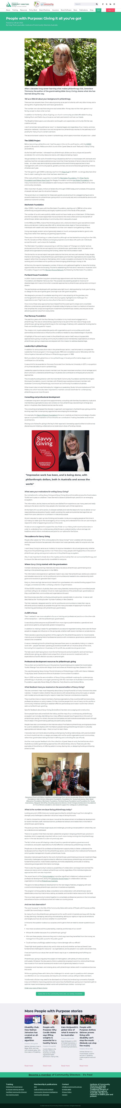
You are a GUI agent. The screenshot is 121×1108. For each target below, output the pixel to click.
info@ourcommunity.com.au (72, 1087)
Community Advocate (41, 1095)
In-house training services (15, 1089)
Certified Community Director (16, 1092)
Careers (64, 1095)
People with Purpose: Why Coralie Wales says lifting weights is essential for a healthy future (50, 1035)
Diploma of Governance (14, 1087)
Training (15, 10)
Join (98, 10)
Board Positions (44, 10)
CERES (88, 144)
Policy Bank (33, 10)
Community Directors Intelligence (46, 1092)
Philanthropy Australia (50, 881)
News (75, 10)
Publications (83, 10)
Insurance (55, 10)
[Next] (98, 1041)
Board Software (66, 10)
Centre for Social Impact (60, 878)
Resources (23, 10)
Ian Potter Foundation (81, 180)
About (8, 10)
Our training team (12, 1095)
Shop (91, 10)
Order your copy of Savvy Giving (36, 988)
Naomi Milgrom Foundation (47, 415)
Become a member (40, 1074)
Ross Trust (65, 172)
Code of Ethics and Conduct (43, 1089)
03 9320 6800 (66, 1089)
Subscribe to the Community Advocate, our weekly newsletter (60, 994)
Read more (29, 1066)
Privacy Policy (66, 1092)
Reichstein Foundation (68, 178)
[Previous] (22, 1041)
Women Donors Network (54, 270)
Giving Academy (48, 876)
